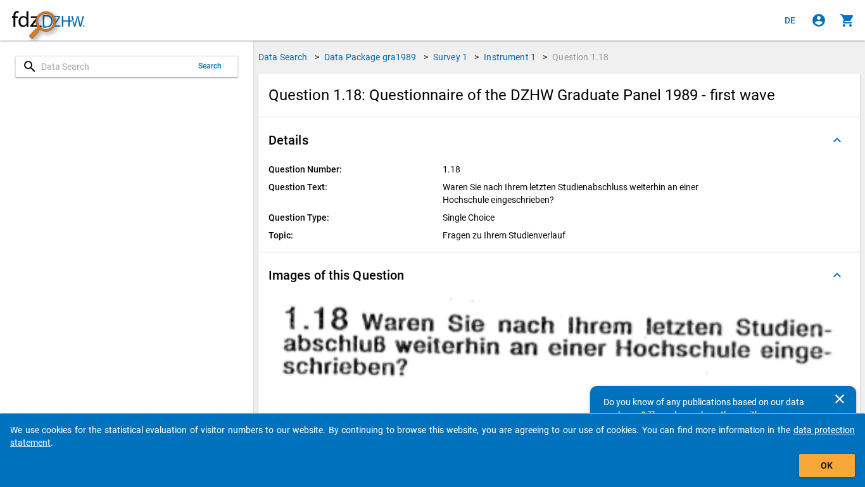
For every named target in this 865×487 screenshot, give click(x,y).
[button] (559, 140)
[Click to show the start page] (48, 20)
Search (210, 66)
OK (827, 465)
